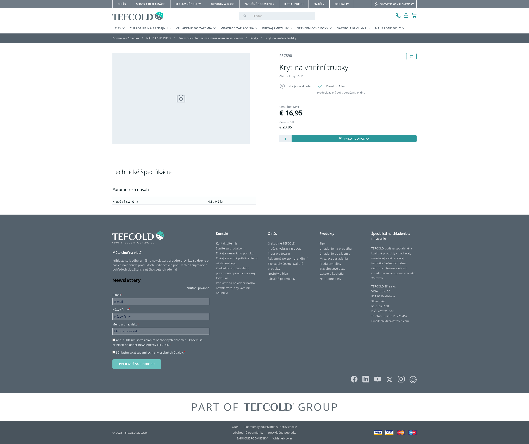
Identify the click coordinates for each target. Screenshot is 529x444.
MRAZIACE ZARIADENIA (237, 28)
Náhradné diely (330, 279)
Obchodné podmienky (248, 433)
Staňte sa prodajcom (230, 248)
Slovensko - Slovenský (397, 4)
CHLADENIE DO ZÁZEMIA (194, 28)
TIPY (118, 28)
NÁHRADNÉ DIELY (388, 28)
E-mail (117, 295)
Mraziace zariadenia (334, 258)
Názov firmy (121, 309)
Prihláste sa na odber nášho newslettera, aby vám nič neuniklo (235, 288)
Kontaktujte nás (227, 243)
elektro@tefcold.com (395, 321)
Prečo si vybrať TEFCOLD (284, 248)
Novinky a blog (278, 273)
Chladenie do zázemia (335, 253)
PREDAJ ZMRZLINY (275, 28)
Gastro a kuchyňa (332, 273)
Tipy (322, 243)
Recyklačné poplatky (282, 433)
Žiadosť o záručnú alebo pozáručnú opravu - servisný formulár (235, 273)
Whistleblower (282, 438)
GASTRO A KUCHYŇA (352, 28)
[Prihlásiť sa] (406, 16)
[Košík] (414, 16)
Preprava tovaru (279, 253)
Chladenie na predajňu (336, 248)
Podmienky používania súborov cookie (270, 427)
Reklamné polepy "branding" (288, 258)
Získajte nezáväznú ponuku (235, 253)
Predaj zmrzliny (330, 264)
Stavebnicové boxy (332, 269)
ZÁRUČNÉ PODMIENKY (252, 438)
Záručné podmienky (281, 279)
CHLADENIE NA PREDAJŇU (149, 28)
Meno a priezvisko (125, 324)
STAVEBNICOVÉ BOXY (312, 28)
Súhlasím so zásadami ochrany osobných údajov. (150, 352)
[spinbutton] (285, 138)
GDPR (235, 427)
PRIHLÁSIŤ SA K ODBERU (137, 364)
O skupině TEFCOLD (281, 243)
